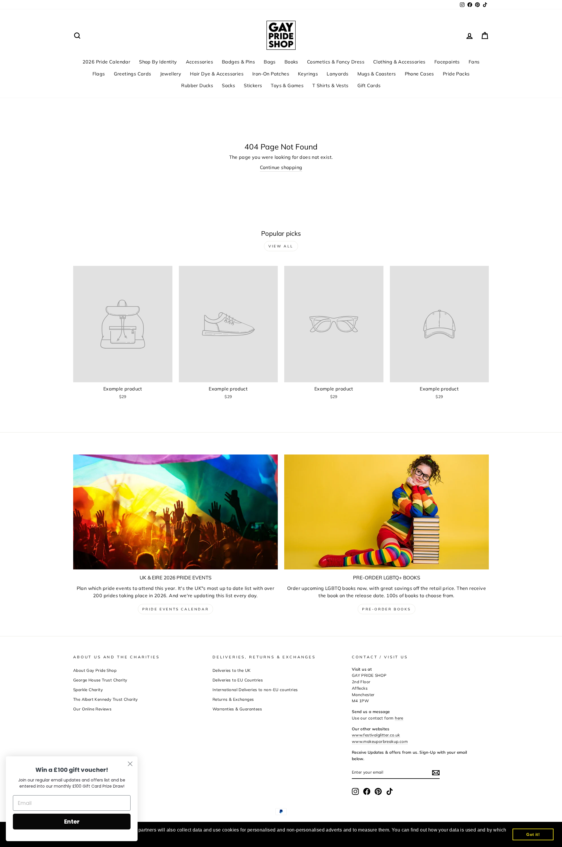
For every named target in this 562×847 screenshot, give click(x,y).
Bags (270, 62)
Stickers (253, 85)
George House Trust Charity (100, 679)
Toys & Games (287, 85)
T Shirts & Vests (330, 85)
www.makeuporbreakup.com (380, 741)
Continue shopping (281, 167)
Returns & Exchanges (233, 699)
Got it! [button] (533, 834)
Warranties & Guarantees (237, 708)
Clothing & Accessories (399, 62)
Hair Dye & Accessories (217, 74)
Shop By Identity (158, 62)
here (399, 717)
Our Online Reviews (92, 708)
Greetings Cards (132, 74)
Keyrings (308, 74)
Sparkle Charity (88, 689)
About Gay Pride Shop (94, 670)
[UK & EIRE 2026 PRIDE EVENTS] (175, 512)
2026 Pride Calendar (107, 62)
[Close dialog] (130, 764)
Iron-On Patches (270, 74)
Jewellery (170, 74)
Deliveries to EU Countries (238, 679)
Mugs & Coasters (376, 74)
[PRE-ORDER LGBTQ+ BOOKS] (386, 512)
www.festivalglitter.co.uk (376, 734)
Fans (474, 62)
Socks (228, 85)
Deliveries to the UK (232, 670)
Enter (72, 821)
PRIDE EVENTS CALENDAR (175, 609)
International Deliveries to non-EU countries (255, 689)
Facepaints (447, 62)
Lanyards (337, 74)
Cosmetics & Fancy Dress (335, 62)
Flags (98, 74)
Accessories (199, 62)
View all (281, 246)
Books (291, 62)
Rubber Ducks (197, 85)
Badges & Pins (238, 62)
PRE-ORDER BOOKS (386, 609)
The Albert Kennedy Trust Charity (105, 699)
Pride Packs (456, 74)
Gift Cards (369, 85)
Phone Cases (419, 74)
